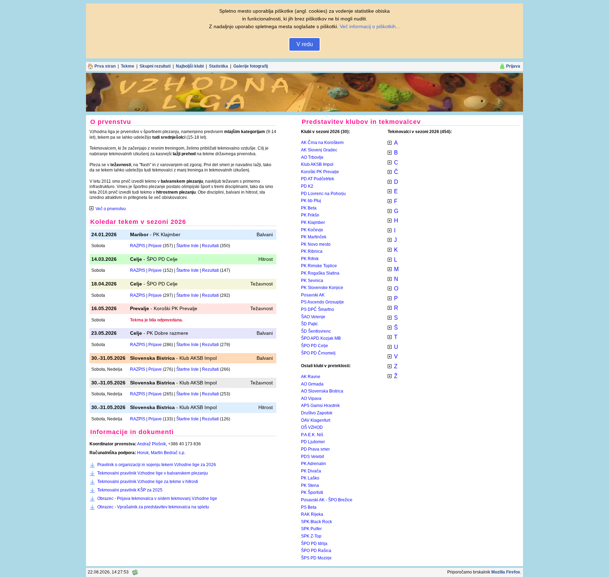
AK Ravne (310, 376)
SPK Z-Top (311, 536)
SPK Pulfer (311, 528)
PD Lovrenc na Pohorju (323, 193)
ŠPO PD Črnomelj (318, 353)
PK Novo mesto (316, 244)
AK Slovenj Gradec (319, 150)
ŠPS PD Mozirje (316, 558)
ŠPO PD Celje (314, 345)
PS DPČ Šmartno (317, 309)
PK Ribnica (311, 251)
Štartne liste (187, 245)
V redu (304, 44)
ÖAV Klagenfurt (315, 420)
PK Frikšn (310, 215)
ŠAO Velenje (313, 316)
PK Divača (311, 471)
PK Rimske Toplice (319, 265)
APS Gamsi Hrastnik (320, 405)
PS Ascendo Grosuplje (322, 302)
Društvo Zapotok (316, 412)
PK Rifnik (310, 258)
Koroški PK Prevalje (320, 171)
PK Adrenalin (313, 463)
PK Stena (310, 485)
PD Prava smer (315, 449)
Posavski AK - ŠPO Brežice (326, 499)
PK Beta (308, 208)
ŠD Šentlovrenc (316, 331)
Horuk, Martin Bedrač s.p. (161, 452)
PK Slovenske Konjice (322, 287)
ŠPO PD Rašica (316, 550)
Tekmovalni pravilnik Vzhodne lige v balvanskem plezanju (152, 473)
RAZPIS (137, 245)
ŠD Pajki (309, 323)
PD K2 (307, 186)
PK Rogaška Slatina (320, 273)
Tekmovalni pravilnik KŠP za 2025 (129, 490)
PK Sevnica (312, 280)
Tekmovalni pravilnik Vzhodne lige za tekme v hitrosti (147, 481)
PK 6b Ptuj (311, 200)
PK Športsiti (312, 492)
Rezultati (210, 245)
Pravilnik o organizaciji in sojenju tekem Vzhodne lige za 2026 (156, 464)
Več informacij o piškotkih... (370, 26)
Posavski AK (313, 295)
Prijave (155, 245)
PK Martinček (313, 236)
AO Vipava (311, 398)
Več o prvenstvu (111, 208)
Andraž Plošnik (151, 443)
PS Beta (308, 507)
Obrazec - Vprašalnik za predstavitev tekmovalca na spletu (153, 506)
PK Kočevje (312, 229)
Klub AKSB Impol (317, 164)
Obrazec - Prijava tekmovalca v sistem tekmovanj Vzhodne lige (157, 498)
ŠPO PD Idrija (314, 543)
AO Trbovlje (312, 157)
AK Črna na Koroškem (322, 142)
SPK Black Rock (316, 521)
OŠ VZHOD (312, 427)
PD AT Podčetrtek (317, 178)
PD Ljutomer (313, 441)
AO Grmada (312, 384)
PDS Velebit (312, 456)
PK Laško (310, 478)
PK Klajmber (313, 222)
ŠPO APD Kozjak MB (321, 338)
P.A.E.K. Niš (312, 434)
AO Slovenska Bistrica (322, 391)
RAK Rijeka (312, 514)
